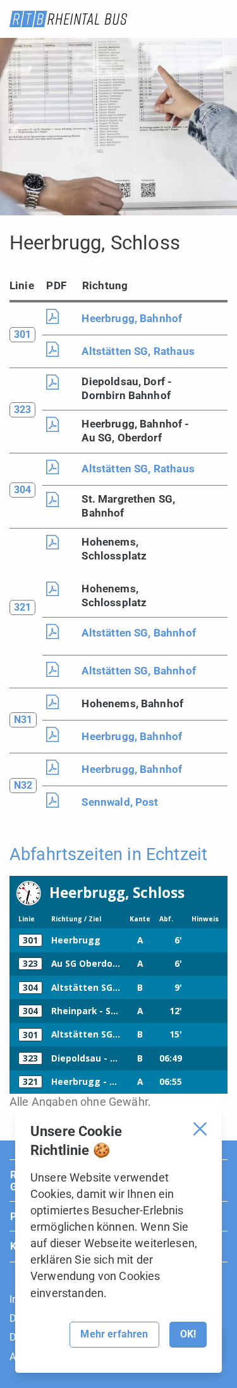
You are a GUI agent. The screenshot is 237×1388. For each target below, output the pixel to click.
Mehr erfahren (114, 1334)
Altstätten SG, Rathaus (138, 351)
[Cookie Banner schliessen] (200, 1129)
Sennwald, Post (120, 802)
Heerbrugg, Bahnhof (132, 318)
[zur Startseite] (68, 19)
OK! (188, 1334)
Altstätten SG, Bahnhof (139, 632)
